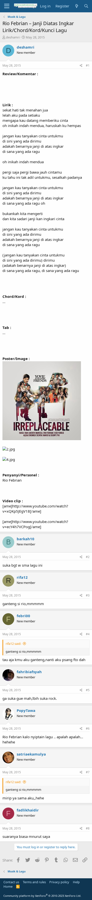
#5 (88, 690)
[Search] (86, 6)
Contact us (11, 882)
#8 (88, 828)
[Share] (81, 66)
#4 (88, 634)
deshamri (13, 37)
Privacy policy (59, 882)
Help (76, 882)
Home (8, 886)
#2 (88, 557)
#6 (88, 728)
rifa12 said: (13, 643)
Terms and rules (34, 882)
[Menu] (7, 6)
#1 (88, 65)
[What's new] (76, 6)
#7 (88, 772)
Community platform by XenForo (42, 896)
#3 (88, 595)
